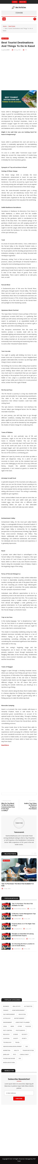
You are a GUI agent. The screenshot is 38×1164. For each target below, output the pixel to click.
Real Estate (11, 26)
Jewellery (6, 1054)
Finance (5, 1010)
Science (15, 1034)
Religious (6, 1034)
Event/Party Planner (23, 1022)
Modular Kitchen (9, 1062)
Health (16, 1050)
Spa (20, 1058)
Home (5, 26)
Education (22, 1014)
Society (15, 1038)
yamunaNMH (6, 50)
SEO (26, 1046)
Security (24, 1034)
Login (15, 2)
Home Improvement (18, 1010)
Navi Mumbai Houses (19, 938)
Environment (7, 1022)
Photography (20, 1030)
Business (6, 1006)
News (12, 1026)
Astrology (7, 1018)
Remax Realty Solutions (20, 908)
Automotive (28, 1006)
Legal (5, 1026)
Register (22, 2)
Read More (5, 745)
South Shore (17, 948)
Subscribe (19, 1098)
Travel (17, 1042)
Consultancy (24, 1054)
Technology (7, 1042)
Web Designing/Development (12, 1046)
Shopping (6, 1038)
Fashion (28, 1026)
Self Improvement (9, 1014)
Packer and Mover (9, 1058)
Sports (24, 1038)
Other (20, 1026)
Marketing (6, 1050)
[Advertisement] (19, 71)
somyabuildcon (18, 928)
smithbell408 (17, 918)
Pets (14, 1054)
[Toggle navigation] (4, 18)
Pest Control (7, 1030)
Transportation (28, 1050)
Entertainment (19, 1018)
